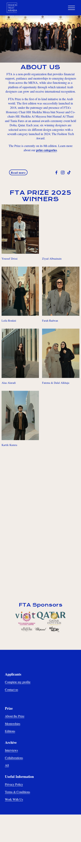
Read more (18, 172)
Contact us (11, 689)
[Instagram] (63, 172)
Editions (10, 731)
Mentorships (12, 724)
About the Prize (14, 716)
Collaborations (14, 758)
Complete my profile (17, 682)
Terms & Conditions (17, 792)
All (7, 765)
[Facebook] (56, 172)
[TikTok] (69, 172)
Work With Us (14, 799)
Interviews (11, 750)
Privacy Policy (14, 784)
